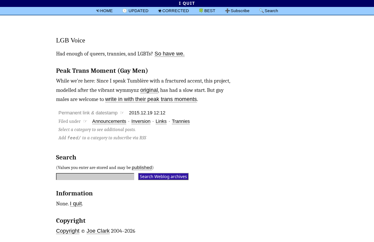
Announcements (109, 121)
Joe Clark (98, 231)
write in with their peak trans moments (151, 99)
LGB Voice (70, 40)
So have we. (170, 54)
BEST (209, 10)
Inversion (140, 121)
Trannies (181, 121)
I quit (76, 203)
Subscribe (240, 10)
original (149, 90)
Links (161, 121)
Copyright (67, 231)
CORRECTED (175, 10)
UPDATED (138, 10)
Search (271, 10)
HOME (106, 10)
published (142, 167)
